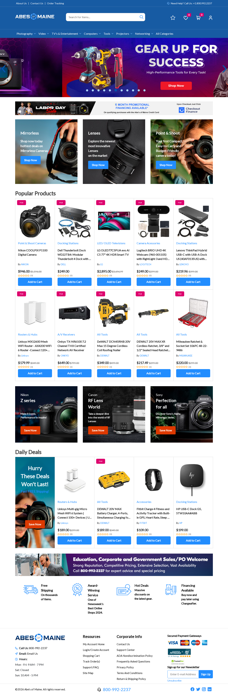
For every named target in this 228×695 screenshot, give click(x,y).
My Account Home (94, 644)
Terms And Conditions (129, 673)
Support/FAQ (91, 667)
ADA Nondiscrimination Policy (135, 655)
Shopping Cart (91, 655)
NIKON (24, 264)
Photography (25, 33)
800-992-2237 (38, 648)
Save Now (30, 430)
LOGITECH (145, 264)
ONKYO (65, 355)
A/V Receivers (66, 334)
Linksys (25, 355)
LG (101, 264)
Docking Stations (68, 243)
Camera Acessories (148, 243)
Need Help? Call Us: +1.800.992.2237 (191, 3)
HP (180, 523)
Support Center (126, 649)
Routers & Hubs (27, 334)
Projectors (123, 33)
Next (224, 68)
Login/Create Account (96, 649)
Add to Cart (35, 281)
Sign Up (206, 674)
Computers (91, 33)
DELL (63, 264)
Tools (107, 33)
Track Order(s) (91, 661)
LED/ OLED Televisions (111, 243)
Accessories (144, 501)
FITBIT (143, 523)
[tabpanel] (114, 67)
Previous (3, 68)
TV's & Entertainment (65, 33)
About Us (21, 3)
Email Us (32, 653)
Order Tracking (55, 3)
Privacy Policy (125, 667)
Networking (143, 33)
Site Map (88, 673)
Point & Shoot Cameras (32, 243)
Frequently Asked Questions (133, 661)
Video (42, 33)
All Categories (164, 33)
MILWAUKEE (185, 355)
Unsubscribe (174, 680)
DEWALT (105, 355)
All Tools (102, 334)
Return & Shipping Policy (131, 678)
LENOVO (184, 264)
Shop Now (30, 160)
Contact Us (36, 3)
